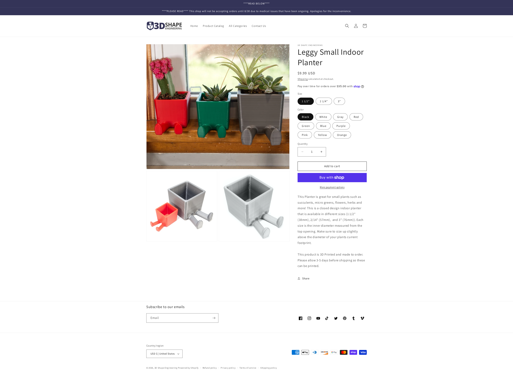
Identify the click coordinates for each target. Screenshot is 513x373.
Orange (342, 135)
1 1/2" (306, 101)
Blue (323, 126)
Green (306, 126)
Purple (341, 126)
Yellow (322, 135)
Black (305, 117)
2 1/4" (324, 101)
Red (356, 117)
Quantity (303, 144)
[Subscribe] (213, 318)
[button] (347, 25)
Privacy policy (228, 367)
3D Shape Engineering (166, 367)
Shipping (303, 78)
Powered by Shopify (188, 367)
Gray (340, 117)
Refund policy (210, 367)
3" (339, 101)
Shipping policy (268, 367)
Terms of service (247, 367)
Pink (305, 135)
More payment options (332, 187)
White (323, 117)
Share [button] (306, 278)
